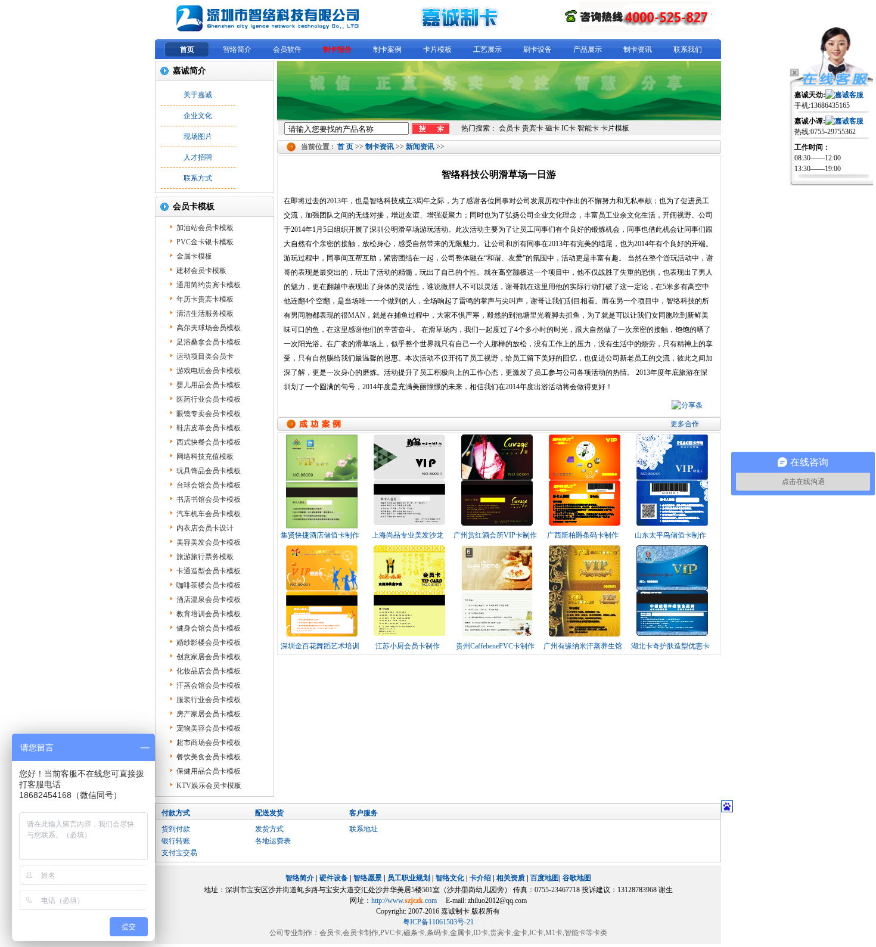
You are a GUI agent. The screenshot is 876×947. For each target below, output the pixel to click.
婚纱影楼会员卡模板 (208, 642)
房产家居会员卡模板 (208, 714)
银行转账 (175, 841)
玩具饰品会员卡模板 (208, 471)
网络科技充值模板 (205, 456)
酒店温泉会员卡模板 (208, 599)
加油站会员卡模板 (205, 227)
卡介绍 (480, 878)
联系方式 (198, 178)
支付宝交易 (179, 853)
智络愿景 (367, 878)
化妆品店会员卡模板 (208, 671)
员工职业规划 (408, 878)
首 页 (345, 146)
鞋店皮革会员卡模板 (208, 428)
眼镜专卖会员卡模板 (208, 413)
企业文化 (198, 115)
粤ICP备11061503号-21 (438, 922)
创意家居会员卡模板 (208, 657)
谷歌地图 (577, 878)
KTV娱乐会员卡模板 (208, 785)
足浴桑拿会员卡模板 (208, 342)
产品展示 (587, 49)
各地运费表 (273, 841)
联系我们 (687, 49)
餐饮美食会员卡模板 (208, 757)
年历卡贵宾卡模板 (205, 299)
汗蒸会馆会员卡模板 (208, 685)
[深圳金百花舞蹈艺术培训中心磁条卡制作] (321, 593)
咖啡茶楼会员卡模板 (208, 585)
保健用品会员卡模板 (208, 771)
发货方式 (269, 829)
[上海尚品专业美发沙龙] (409, 482)
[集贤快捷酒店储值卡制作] (321, 482)
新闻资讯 (420, 146)
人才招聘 (198, 157)
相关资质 (510, 878)
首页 (187, 49)
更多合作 (684, 424)
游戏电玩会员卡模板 (208, 371)
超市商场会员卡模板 (208, 742)
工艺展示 (487, 49)
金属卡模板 (194, 256)
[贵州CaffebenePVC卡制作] (496, 593)
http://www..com (404, 900)
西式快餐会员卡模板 (208, 442)
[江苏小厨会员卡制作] (409, 593)
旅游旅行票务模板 (205, 556)
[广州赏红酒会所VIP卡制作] (496, 482)
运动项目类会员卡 (205, 356)
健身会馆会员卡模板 (208, 628)
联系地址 (363, 829)
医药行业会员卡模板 (208, 399)
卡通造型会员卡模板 (208, 571)
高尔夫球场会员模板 (208, 328)
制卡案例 (387, 49)
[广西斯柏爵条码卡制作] (584, 482)
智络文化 (450, 878)
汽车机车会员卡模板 (208, 514)
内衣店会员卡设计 (205, 528)
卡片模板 (437, 49)
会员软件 (287, 49)
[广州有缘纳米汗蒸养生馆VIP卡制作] (584, 593)
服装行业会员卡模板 (208, 699)
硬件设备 (333, 878)
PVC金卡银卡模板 (205, 242)
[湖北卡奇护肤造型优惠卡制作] (672, 593)
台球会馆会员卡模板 (208, 485)
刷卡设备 (537, 49)
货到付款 (175, 829)
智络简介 (237, 49)
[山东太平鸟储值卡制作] (672, 482)
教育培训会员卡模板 (208, 614)
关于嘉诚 (198, 95)
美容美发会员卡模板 (208, 542)
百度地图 (544, 878)
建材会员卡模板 (201, 270)
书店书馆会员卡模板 (208, 499)
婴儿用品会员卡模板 (208, 385)
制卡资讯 (637, 49)
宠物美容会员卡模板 (208, 728)
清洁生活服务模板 (205, 313)
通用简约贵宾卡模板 (208, 285)
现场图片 (198, 136)
